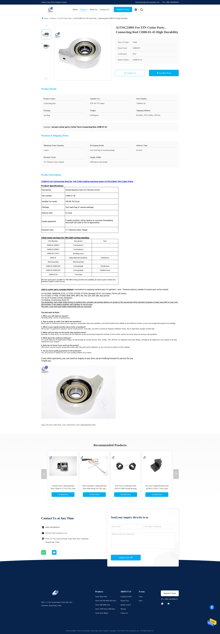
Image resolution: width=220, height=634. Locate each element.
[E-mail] (57, 554)
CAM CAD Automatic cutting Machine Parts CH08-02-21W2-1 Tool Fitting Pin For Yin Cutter (94, 488)
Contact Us (104, 9)
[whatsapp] (46, 554)
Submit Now (124, 557)
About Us (94, 9)
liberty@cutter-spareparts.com (56, 533)
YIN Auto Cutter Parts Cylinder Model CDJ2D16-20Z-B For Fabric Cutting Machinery (125, 488)
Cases (140, 596)
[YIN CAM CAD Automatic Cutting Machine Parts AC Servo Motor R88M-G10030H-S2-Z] (157, 466)
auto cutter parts (68, 425)
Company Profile (126, 596)
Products (83, 9)
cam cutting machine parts (86, 425)
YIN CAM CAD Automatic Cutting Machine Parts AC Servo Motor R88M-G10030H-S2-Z (157, 488)
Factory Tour (125, 601)
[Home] (50, 9)
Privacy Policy (71, 631)
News (140, 601)
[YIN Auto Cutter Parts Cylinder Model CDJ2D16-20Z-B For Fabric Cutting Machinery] (125, 466)
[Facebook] (212, 607)
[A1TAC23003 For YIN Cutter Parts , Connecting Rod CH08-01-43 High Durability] (83, 52)
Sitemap (123, 609)
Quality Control (126, 605)
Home (75, 9)
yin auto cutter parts (53, 425)
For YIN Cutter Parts (64, 18)
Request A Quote (123, 9)
